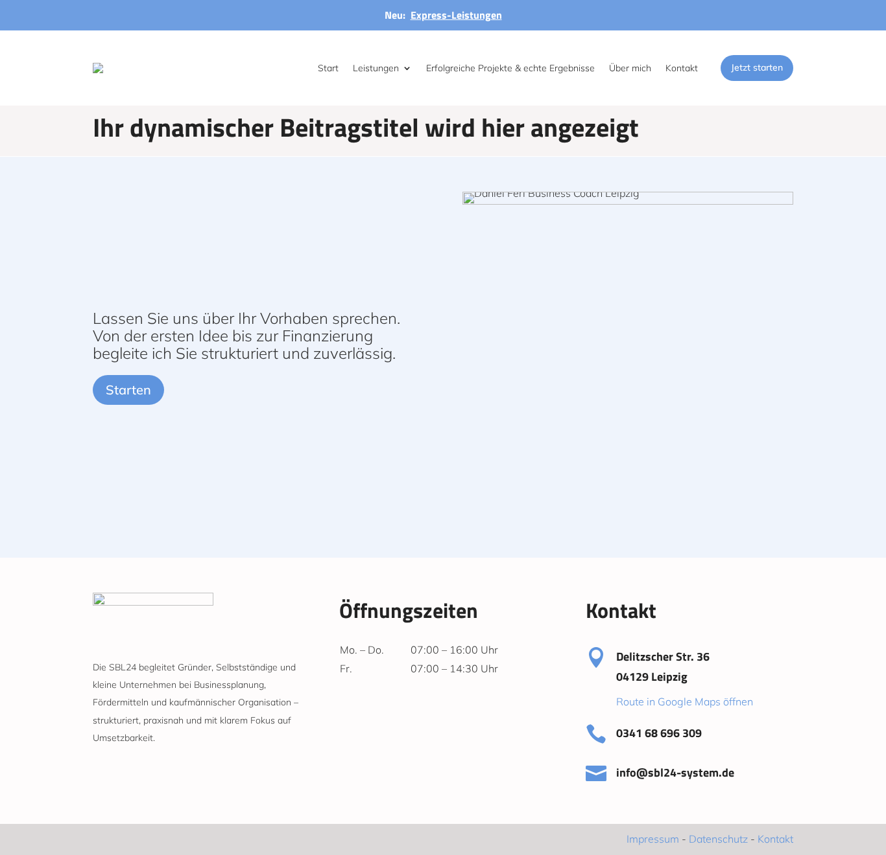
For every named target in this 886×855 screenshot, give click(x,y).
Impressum (653, 838)
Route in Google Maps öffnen (684, 701)
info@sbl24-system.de (675, 772)
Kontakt (681, 68)
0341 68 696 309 (659, 733)
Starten (128, 390)
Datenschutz (718, 838)
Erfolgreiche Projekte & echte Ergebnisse (510, 68)
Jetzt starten (757, 67)
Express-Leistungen (456, 15)
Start (328, 68)
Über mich (630, 68)
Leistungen (376, 68)
